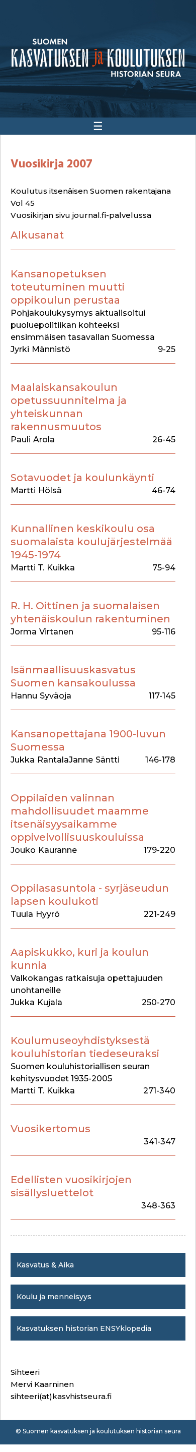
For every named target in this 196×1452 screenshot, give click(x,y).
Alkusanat (37, 235)
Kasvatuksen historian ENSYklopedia (84, 1328)
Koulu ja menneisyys (54, 1296)
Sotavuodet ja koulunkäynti (82, 478)
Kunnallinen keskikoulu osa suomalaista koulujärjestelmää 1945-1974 (91, 541)
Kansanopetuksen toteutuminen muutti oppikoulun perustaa (68, 287)
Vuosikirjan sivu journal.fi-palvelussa (81, 215)
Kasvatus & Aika (45, 1264)
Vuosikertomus (50, 1129)
